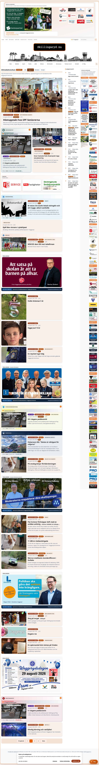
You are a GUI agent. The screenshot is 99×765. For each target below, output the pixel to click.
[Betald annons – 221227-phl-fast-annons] (63, 21)
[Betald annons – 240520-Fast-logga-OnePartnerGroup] (81, 10)
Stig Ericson (71, 83)
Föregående (21, 741)
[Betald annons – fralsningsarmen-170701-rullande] (93, 231)
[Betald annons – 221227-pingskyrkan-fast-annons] (93, 246)
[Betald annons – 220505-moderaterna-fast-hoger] (93, 367)
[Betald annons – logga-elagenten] (81, 21)
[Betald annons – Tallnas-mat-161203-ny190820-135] (93, 98)
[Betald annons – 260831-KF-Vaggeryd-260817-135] (85, 129)
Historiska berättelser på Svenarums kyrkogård (71, 103)
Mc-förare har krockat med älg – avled (72, 152)
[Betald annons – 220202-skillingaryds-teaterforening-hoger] (93, 436)
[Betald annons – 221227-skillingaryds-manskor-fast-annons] (93, 467)
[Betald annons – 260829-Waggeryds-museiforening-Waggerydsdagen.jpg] (85, 106)
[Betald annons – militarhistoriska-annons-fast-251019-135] (93, 454)
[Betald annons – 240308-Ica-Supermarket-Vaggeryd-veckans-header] (63, 10)
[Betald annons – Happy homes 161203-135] (93, 167)
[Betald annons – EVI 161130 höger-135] (93, 310)
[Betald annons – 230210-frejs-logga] (93, 202)
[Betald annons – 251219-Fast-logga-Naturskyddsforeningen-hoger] (93, 431)
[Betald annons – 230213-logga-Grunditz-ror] (93, 125)
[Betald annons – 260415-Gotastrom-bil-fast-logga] (72, 10)
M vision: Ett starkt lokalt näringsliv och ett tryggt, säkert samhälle (73, 185)
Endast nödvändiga (65, 761)
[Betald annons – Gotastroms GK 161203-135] (93, 411)
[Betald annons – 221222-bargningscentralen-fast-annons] (93, 270)
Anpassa (55, 761)
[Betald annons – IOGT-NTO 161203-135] (93, 475)
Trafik (6, 39)
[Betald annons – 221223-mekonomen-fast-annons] (93, 274)
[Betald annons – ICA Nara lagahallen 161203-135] (93, 87)
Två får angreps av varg (72, 121)
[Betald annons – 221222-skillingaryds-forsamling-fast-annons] (93, 234)
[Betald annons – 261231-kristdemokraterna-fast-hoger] (93, 337)
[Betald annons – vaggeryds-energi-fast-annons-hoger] (93, 486)
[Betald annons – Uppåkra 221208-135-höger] (93, 296)
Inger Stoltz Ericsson (73, 76)
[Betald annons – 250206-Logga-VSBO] (93, 213)
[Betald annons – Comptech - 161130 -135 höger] (93, 319)
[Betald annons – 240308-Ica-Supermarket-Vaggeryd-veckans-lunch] (93, 91)
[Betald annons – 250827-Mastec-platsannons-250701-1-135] (85, 118)
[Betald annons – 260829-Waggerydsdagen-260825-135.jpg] (85, 94)
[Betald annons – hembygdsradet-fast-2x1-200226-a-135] (93, 459)
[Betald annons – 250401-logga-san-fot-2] (93, 118)
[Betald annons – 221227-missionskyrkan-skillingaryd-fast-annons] (93, 236)
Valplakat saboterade (71, 164)
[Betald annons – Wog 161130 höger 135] (93, 300)
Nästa (43, 741)
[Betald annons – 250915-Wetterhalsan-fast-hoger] (72, 21)
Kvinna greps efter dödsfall (72, 145)
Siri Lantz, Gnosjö (72, 158)
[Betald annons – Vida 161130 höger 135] (93, 284)
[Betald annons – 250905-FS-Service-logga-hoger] (72, 16)
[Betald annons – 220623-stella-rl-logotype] (93, 222)
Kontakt (35, 39)
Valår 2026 (17, 39)
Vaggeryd (30, 70)
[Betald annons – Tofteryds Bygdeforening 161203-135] (93, 463)
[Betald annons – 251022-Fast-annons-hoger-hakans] (93, 140)
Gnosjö (43, 70)
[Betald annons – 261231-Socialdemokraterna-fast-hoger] (93, 357)
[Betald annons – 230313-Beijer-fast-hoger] (93, 180)
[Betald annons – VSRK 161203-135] (93, 406)
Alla (25, 70)
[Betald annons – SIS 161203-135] (93, 377)
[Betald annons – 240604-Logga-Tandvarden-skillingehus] (93, 105)
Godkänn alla (76, 761)
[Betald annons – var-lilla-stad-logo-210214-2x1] (81, 16)
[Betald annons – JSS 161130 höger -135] (93, 288)
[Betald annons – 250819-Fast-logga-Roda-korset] (93, 188)
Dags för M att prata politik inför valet (73, 113)
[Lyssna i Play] (29, 130)
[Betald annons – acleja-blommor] (93, 172)
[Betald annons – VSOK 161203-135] (93, 381)
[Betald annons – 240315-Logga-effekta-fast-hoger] (93, 129)
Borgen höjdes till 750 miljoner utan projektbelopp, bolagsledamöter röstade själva (73, 131)
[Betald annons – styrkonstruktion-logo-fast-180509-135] (93, 292)
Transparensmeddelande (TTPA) (12, 34)
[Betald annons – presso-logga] (93, 305)
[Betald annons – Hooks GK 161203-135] (93, 402)
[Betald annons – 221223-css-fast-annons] (93, 132)
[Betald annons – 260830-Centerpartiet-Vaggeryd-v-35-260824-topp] (31, 19)
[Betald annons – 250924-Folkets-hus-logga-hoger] (93, 196)
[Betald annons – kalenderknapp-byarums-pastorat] (90, 21)
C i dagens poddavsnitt (73, 177)
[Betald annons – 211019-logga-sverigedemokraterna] (93, 327)
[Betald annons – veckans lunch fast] (93, 94)
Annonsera (30, 39)
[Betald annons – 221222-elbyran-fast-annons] (90, 16)
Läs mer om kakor (23, 761)
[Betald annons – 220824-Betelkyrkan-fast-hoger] (93, 250)
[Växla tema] (96, 64)
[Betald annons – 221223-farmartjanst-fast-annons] (93, 156)
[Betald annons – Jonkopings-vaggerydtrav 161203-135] (93, 390)
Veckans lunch (23, 39)
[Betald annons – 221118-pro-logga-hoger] (93, 471)
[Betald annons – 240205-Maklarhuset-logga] (93, 219)
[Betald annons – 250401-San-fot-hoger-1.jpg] (93, 149)
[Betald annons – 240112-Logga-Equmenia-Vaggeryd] (93, 227)
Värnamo (37, 70)
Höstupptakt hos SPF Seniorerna (72, 170)
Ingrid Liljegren (72, 139)
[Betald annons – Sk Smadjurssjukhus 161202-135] (51, 185)
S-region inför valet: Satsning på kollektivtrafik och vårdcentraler (73, 92)
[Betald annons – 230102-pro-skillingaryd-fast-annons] (93, 480)
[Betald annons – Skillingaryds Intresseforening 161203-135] (93, 442)
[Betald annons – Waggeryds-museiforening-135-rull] (93, 423)
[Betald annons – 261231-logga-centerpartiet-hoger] (93, 347)
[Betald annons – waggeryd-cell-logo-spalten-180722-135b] (93, 314)
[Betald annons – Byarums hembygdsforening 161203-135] (93, 446)
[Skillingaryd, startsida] (49, 47)
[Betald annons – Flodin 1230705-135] (93, 216)
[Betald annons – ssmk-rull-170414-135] (93, 415)
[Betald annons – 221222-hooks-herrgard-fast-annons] (93, 81)
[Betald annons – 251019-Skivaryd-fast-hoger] (93, 427)
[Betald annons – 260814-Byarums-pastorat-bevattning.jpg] (85, 141)
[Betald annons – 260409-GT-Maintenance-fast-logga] (63, 16)
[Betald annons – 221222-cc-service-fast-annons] (93, 277)
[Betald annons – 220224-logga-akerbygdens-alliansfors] (93, 258)
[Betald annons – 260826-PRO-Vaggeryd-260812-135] (85, 83)
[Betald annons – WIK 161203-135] (93, 398)
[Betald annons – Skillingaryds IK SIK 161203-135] (93, 386)
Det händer (11, 39)
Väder (3, 39)
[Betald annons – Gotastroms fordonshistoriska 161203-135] (93, 450)
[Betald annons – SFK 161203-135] (93, 394)
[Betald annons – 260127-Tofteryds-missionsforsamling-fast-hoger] (93, 254)
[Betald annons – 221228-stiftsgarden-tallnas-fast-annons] (90, 10)
